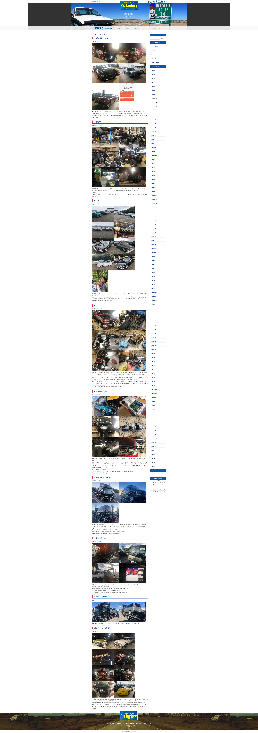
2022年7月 (154, 264)
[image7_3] (124, 269)
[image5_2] (132, 369)
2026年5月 (154, 78)
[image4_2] (132, 582)
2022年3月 (154, 280)
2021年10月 (154, 300)
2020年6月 (154, 365)
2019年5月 (154, 417)
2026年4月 (154, 82)
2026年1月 (154, 94)
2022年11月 (154, 248)
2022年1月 (154, 288)
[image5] (124, 664)
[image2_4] (132, 501)
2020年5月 (154, 369)
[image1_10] (105, 62)
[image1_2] (132, 621)
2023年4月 (154, 228)
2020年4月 (154, 373)
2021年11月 (154, 296)
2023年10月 (154, 203)
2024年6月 (154, 171)
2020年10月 (154, 349)
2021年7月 (154, 312)
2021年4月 (154, 325)
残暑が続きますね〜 (100, 391)
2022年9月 (154, 256)
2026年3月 (154, 86)
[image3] (103, 664)
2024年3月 (154, 183)
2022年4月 (154, 276)
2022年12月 (154, 244)
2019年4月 (154, 422)
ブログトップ (158, 34)
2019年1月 (154, 434)
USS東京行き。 (155, 58)
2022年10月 (154, 252)
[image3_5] (103, 237)
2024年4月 (154, 179)
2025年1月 (154, 143)
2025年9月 (154, 110)
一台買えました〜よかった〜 (103, 38)
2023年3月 (154, 232)
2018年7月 (154, 458)
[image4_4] (132, 349)
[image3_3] (105, 456)
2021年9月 (154, 304)
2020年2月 (154, 381)
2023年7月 (154, 216)
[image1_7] (105, 329)
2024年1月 (154, 191)
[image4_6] (132, 166)
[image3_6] (105, 166)
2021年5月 (154, 321)
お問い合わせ (162, 28)
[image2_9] (132, 146)
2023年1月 (154, 240)
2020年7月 (154, 361)
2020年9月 (154, 353)
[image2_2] (105, 621)
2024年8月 (154, 163)
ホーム (120, 28)
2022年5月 (154, 272)
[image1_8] (103, 220)
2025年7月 (154, 119)
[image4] (103, 680)
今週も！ (153, 54)
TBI (95, 305)
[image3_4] (132, 456)
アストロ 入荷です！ (100, 597)
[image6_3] (124, 253)
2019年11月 (154, 393)
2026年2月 (154, 90)
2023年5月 (154, 224)
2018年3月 (154, 466)
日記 (152, 474)
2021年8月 (154, 308)
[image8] (124, 680)
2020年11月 (154, 345)
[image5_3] (103, 253)
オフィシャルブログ (147, 723)
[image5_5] (105, 109)
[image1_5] (105, 415)
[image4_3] (105, 521)
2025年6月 (154, 123)
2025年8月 (154, 115)
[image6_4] (105, 186)
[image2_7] (105, 349)
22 (151, 491)
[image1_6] (105, 435)
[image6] (126, 109)
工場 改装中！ (98, 122)
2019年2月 (154, 430)
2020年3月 (154, 377)
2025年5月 (154, 127)
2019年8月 (154, 405)
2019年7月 (154, 409)
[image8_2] (103, 269)
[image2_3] (132, 562)
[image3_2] (105, 582)
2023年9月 (154, 207)
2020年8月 (154, 357)
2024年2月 (154, 187)
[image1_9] (105, 146)
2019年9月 (154, 401)
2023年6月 (154, 220)
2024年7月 (154, 167)
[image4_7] (132, 82)
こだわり (128, 28)
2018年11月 (154, 442)
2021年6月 (154, 316)
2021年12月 (154, 292)
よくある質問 (145, 28)
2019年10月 (154, 397)
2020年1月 (154, 385)
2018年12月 (154, 438)
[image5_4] (132, 186)
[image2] (124, 648)
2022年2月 (154, 284)
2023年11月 (154, 199)
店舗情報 (153, 28)
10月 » (165, 496)
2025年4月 (154, 131)
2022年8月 (154, 260)
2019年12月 (154, 389)
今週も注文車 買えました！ (102, 477)
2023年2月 (154, 236)
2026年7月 (154, 74)
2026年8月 (154, 70)
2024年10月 (154, 155)
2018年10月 (154, 446)
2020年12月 (154, 341)
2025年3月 (154, 135)
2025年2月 (154, 139)
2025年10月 (154, 106)
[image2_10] (132, 62)
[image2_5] (132, 415)
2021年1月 (154, 337)
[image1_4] (105, 501)
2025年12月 (154, 98)
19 (160, 489)
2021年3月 (154, 329)
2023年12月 (154, 195)
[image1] (103, 648)
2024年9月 (154, 159)
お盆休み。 (154, 50)
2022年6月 (154, 268)
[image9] (100, 290)
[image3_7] (105, 82)
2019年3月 (154, 426)
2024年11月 (154, 151)
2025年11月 (154, 102)
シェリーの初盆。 (155, 46)
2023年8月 (154, 211)
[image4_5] (124, 237)
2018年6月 (154, 462)
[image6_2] (132, 329)
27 (162, 491)
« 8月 (151, 496)
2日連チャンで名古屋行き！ (103, 628)
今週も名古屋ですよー (101, 538)
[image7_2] (105, 369)
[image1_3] (105, 562)
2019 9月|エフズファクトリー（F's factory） (99, 1)
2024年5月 (154, 175)
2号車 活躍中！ (155, 62)
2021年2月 (154, 333)
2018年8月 (154, 454)
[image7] (103, 696)
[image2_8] (124, 220)
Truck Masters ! (99, 200)
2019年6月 (154, 413)
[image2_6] (132, 435)
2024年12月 (154, 147)
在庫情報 (137, 28)
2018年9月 (154, 450)
